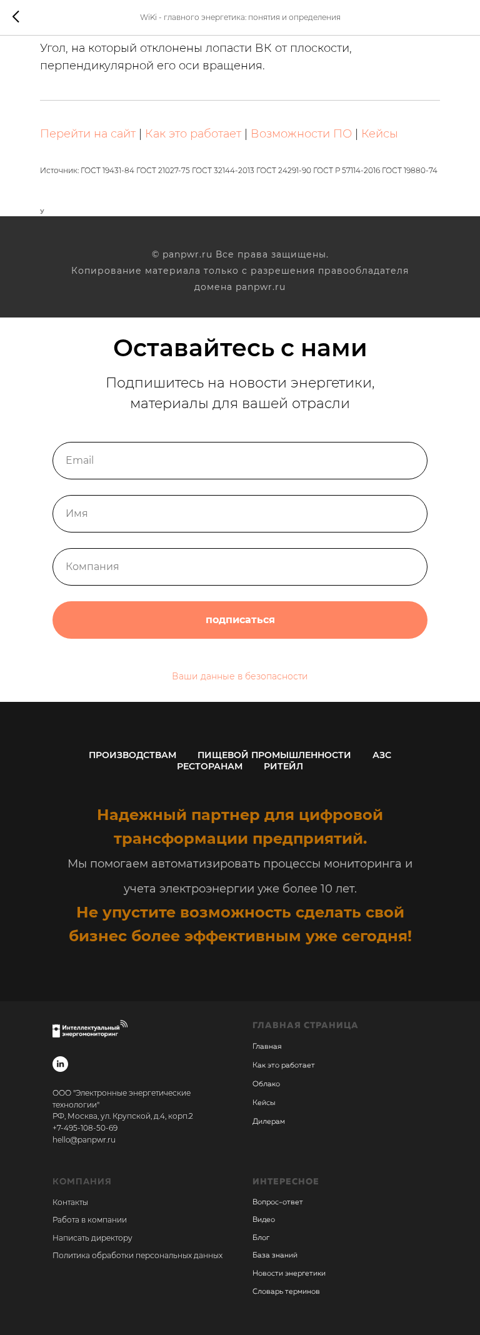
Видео (263, 1220)
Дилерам (268, 1122)
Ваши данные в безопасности (240, 676)
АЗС (381, 755)
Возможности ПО (301, 134)
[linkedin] (60, 1064)
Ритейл (283, 766)
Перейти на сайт (88, 134)
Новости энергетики (289, 1274)
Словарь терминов (286, 1292)
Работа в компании (89, 1219)
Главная (266, 1047)
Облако (266, 1084)
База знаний (275, 1255)
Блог (260, 1238)
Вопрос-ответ (277, 1202)
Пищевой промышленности (274, 755)
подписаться (240, 620)
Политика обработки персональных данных (137, 1255)
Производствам (132, 755)
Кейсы (379, 134)
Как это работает (193, 134)
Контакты (70, 1202)
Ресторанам (209, 766)
